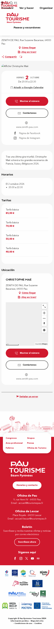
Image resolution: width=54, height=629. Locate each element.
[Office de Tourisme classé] (15, 573)
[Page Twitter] (27, 559)
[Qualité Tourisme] (33, 573)
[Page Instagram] (21, 559)
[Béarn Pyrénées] (44, 573)
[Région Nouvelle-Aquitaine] (20, 583)
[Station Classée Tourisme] (23, 573)
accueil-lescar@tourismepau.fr (31, 518)
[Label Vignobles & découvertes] (37, 594)
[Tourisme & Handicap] (37, 583)
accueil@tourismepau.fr (31, 503)
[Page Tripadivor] (38, 559)
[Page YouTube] (33, 559)
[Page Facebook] (15, 559)
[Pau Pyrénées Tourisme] (17, 17)
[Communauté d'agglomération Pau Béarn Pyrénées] (17, 593)
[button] (26, 8)
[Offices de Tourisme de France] (6, 573)
